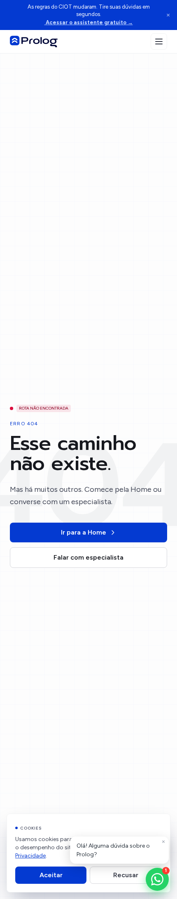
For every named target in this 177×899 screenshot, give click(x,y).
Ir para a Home (83, 532)
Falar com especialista (88, 557)
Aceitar (51, 875)
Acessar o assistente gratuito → (88, 22)
